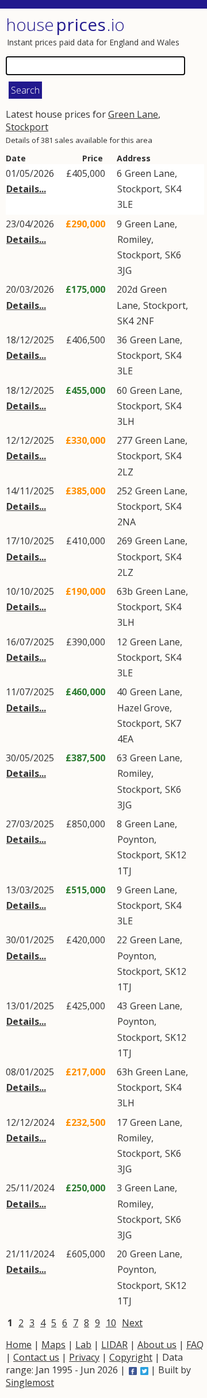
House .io (65, 24)
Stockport (27, 127)
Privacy (84, 1357)
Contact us (36, 1357)
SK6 (173, 255)
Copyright (130, 1357)
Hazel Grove (143, 708)
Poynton (135, 839)
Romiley (134, 239)
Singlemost (30, 1382)
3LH (126, 421)
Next (132, 1322)
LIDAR (114, 1344)
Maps (53, 1344)
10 (111, 1322)
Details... (26, 189)
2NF (145, 321)
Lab (83, 1344)
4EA (125, 739)
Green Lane (133, 114)
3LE (125, 204)
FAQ (195, 1344)
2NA (126, 522)
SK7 (173, 723)
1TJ (124, 871)
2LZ (125, 472)
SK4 (173, 189)
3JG (124, 270)
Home (19, 1344)
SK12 (175, 855)
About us (157, 1344)
